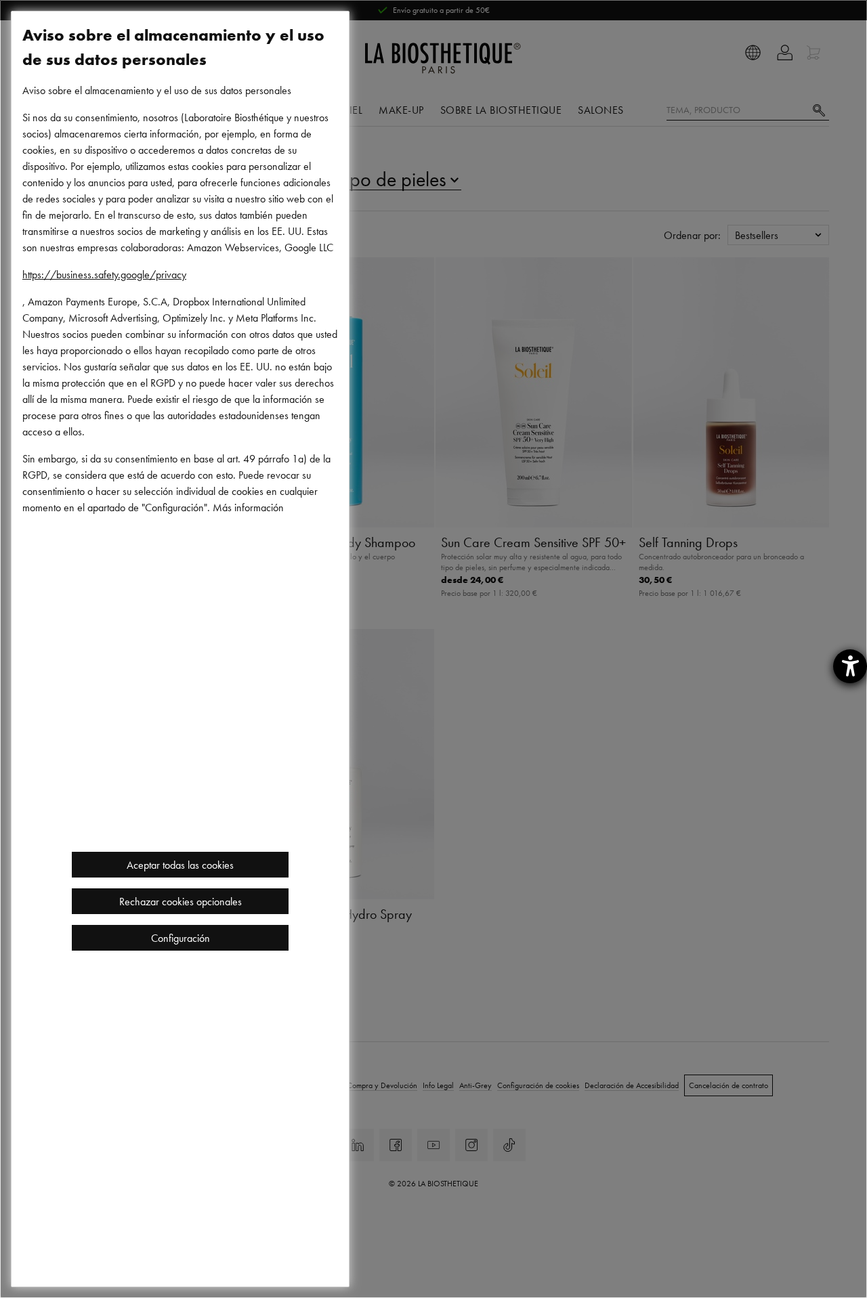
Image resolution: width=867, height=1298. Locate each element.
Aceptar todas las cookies (180, 864)
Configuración (180, 938)
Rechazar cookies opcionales (180, 901)
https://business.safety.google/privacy (104, 274)
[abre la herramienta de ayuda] (850, 666)
